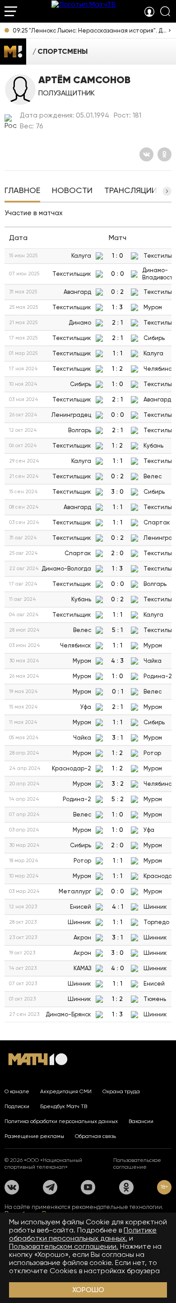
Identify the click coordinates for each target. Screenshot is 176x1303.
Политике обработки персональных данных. (83, 1234)
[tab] (22, 191)
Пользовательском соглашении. (63, 1246)
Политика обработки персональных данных (61, 1121)
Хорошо (88, 1289)
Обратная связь (95, 1136)
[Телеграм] (50, 1187)
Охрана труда (121, 1091)
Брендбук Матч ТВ (63, 1106)
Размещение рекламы (34, 1136)
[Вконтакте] (146, 154)
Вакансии (141, 1121)
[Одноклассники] (164, 154)
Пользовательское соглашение (137, 1163)
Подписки (17, 1106)
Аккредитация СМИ (66, 1091)
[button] (166, 191)
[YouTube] (88, 1187)
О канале (17, 1091)
